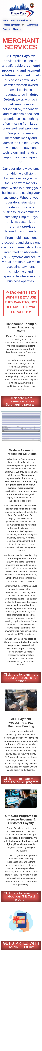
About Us (17, 29)
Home (5, 20)
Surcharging (32, 25)
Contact (6, 29)
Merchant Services (19, 20)
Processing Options (11, 25)
